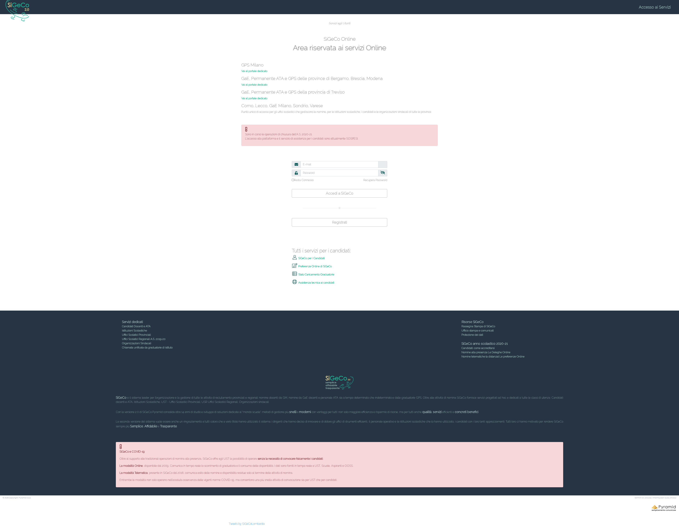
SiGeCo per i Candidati (311, 258)
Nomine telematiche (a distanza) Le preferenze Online (493, 356)
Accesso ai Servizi (655, 7)
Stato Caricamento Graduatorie (316, 274)
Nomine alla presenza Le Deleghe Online (486, 352)
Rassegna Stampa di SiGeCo (478, 326)
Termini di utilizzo (642, 498)
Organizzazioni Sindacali (136, 343)
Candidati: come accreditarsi (478, 348)
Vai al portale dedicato (254, 71)
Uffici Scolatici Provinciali (136, 334)
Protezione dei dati (472, 334)
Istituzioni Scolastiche (134, 330)
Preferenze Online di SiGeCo (315, 266)
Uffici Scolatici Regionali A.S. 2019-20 (144, 339)
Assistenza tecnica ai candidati (316, 282)
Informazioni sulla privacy (664, 498)
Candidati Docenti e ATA (136, 326)
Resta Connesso (304, 180)
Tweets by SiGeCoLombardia (247, 523)
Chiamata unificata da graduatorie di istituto (147, 347)
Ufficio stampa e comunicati (478, 330)
